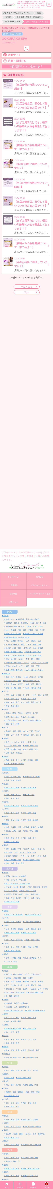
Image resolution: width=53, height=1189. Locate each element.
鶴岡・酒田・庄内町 (30, 947)
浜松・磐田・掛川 (12, 838)
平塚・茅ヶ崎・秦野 (13, 688)
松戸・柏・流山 (28, 717)
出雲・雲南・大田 (24, 1078)
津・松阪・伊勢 (30, 1028)
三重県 (5, 1025)
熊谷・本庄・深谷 (12, 706)
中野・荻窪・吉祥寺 (40, 663)
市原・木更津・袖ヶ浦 (32, 720)
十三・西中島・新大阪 (14, 985)
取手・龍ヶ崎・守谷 (13, 749)
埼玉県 (5, 691)
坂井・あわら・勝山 (30, 805)
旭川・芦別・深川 (33, 894)
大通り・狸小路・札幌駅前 (16, 876)
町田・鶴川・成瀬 (33, 659)
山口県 (5, 1099)
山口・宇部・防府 (12, 1103)
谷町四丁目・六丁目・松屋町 (17, 989)
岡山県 (5, 1081)
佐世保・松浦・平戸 (30, 1176)
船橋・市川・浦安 (12, 717)
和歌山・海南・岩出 (13, 1057)
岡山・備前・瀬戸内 (13, 1085)
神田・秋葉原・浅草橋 (14, 641)
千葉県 (5, 709)
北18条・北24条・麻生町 (15, 887)
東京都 (8, 17)
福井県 (5, 802)
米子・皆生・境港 (12, 1070)
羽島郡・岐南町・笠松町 (33, 827)
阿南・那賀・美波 (12, 1119)
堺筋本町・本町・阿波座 (23, 978)
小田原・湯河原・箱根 (32, 688)
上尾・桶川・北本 (29, 699)
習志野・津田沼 (32, 713)
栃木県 (5, 727)
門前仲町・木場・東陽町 (33, 648)
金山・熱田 (42, 856)
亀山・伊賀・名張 (12, 1032)
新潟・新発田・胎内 (13, 777)
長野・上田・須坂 (12, 820)
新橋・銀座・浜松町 (13, 634)
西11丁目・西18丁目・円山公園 (18, 883)
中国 (9, 1063)
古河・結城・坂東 (31, 749)
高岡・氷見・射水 (29, 787)
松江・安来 (10, 1078)
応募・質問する (17, 61)
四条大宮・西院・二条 (14, 1010)
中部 (9, 769)
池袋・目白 (10, 619)
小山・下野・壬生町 (32, 731)
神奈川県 (6, 673)
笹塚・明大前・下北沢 (14, 659)
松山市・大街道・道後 (14, 1134)
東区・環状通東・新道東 (37, 887)
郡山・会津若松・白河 (32, 958)
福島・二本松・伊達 (13, 958)
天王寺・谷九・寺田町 (39, 989)
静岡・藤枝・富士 (29, 838)
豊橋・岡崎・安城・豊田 (15, 863)
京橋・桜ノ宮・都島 (33, 985)
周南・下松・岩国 (29, 1103)
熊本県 (5, 1179)
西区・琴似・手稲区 (28, 891)
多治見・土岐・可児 (13, 831)
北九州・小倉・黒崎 (30, 1158)
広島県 (5, 1088)
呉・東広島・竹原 (12, 1096)
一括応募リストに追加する (24, 66)
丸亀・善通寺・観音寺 (32, 1126)
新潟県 (5, 773)
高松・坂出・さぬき (13, 1126)
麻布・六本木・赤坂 (35, 626)
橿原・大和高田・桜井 (31, 1050)
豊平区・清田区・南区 (14, 894)
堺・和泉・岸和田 (12, 996)
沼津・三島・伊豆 (12, 842)
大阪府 (5, 971)
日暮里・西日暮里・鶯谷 (15, 644)
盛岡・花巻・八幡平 (13, 922)
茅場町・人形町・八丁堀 (33, 634)
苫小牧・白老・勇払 (32, 898)
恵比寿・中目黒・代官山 (15, 626)
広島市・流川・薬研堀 (14, 1092)
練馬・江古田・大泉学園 (15, 655)
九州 (9, 1150)
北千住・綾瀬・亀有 (33, 652)
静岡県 (5, 834)
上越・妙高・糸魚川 (13, 780)
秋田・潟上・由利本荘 (14, 940)
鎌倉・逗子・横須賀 (33, 684)
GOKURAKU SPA (12, 21)
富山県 (5, 784)
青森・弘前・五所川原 (14, 914)
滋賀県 (5, 1036)
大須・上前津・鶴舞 (28, 852)
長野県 (5, 816)
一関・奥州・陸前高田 (32, 922)
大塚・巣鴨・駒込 (34, 644)
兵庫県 (5, 1014)
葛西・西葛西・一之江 (14, 652)
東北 (9, 907)
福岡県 (5, 1154)
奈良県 (5, 1046)
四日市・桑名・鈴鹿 (13, 1028)
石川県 (5, 791)
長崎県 (5, 1172)
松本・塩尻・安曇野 (30, 820)
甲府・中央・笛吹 (12, 813)
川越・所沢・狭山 (12, 699)
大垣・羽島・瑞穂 (31, 831)
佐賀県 (5, 1165)
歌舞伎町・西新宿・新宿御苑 (29, 17)
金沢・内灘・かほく (13, 795)
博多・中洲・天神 (12, 1158)
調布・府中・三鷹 (33, 666)
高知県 (5, 1141)
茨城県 (5, 738)
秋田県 (5, 936)
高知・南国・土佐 (12, 1145)
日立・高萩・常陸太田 (14, 753)
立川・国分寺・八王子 (34, 670)
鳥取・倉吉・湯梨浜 (30, 1070)
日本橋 (8, 978)
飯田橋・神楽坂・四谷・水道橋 (17, 637)
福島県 (5, 954)
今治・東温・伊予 (12, 1137)
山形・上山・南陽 (12, 947)
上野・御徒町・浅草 (33, 641)
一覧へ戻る (26, 286)
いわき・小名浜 (12, 961)
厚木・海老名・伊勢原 (14, 684)
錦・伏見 (9, 852)
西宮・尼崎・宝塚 (29, 1018)
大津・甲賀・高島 (12, 1039)
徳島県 (5, 1116)
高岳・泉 (41, 849)
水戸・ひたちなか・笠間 (15, 742)
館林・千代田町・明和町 (15, 764)
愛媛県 (5, 1130)
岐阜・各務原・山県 (13, 827)
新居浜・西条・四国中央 (35, 1134)
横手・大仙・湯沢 (33, 940)
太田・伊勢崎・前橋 (30, 760)
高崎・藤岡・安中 (12, 760)
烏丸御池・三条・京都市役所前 (17, 1007)
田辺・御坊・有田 (31, 1057)
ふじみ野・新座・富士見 (32, 702)
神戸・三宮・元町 (12, 1018)
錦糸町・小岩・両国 (13, 648)
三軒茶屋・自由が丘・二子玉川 (17, 663)
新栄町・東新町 (12, 856)
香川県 (5, 1123)
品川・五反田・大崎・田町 (16, 630)
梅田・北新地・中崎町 (14, 974)
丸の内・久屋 (29, 849)
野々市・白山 (29, 795)
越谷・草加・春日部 (40, 695)
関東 (39, 13)
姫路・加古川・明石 (13, 1021)
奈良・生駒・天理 (12, 1050)
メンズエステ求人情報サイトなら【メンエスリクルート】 (17, 13)
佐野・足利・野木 (12, 735)
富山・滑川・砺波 (12, 787)
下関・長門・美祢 (12, 1106)
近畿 (9, 966)
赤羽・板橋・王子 (34, 655)
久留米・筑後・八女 (13, 1161)
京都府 (5, 999)
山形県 (5, 943)
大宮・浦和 (10, 695)
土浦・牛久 (32, 742)
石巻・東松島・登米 (33, 929)
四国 (9, 1112)
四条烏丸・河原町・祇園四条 (17, 1003)
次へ (26, 292)
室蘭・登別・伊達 (12, 901)
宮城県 (5, 925)
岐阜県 (5, 824)
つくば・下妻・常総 (13, 745)
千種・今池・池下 (27, 856)
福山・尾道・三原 (33, 1092)
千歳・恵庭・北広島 (13, 898)
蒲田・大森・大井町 (37, 630)
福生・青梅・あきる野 (14, 670)
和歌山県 (6, 1054)
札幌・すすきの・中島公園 (16, 880)
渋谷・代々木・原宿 (38, 623)
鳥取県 (5, 1067)
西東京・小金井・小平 (14, 666)
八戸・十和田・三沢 (33, 914)
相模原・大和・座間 (13, 681)
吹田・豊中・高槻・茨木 (15, 992)
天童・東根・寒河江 (13, 951)
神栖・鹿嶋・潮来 (31, 745)
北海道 (9, 868)
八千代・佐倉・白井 (13, 720)
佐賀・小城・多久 (12, 1168)
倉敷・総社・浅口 (31, 1085)
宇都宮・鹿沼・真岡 (13, 731)
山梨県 (5, 809)
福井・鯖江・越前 (12, 805)
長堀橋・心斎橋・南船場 (33, 981)
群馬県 (5, 756)
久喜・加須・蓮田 (12, 702)
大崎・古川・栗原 (29, 932)
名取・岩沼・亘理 (12, 932)
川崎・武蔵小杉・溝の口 (33, 677)
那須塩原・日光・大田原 (32, 735)
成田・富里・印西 (12, 724)
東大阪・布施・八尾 (35, 992)
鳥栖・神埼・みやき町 (31, 1168)
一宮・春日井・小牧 (32, 860)
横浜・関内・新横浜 (13, 677)
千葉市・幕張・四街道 (14, 713)
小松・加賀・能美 (12, 798)
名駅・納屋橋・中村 (13, 849)
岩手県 (5, 918)
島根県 (5, 1074)
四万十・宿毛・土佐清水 (32, 1145)
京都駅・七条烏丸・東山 (35, 1010)
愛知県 (5, 845)
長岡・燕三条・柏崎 (32, 777)
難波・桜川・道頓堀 (13, 981)
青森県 (5, 911)
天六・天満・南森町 (33, 974)
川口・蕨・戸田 (23, 695)
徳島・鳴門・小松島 (30, 1119)
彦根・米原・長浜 (12, 1043)
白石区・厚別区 (12, 891)
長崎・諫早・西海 (12, 1176)
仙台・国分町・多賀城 (14, 929)
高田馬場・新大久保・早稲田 (29, 619)
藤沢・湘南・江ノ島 (32, 681)
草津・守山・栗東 (29, 1039)
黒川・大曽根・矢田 (13, 860)
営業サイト (14, 55)
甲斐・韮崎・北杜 (29, 813)
